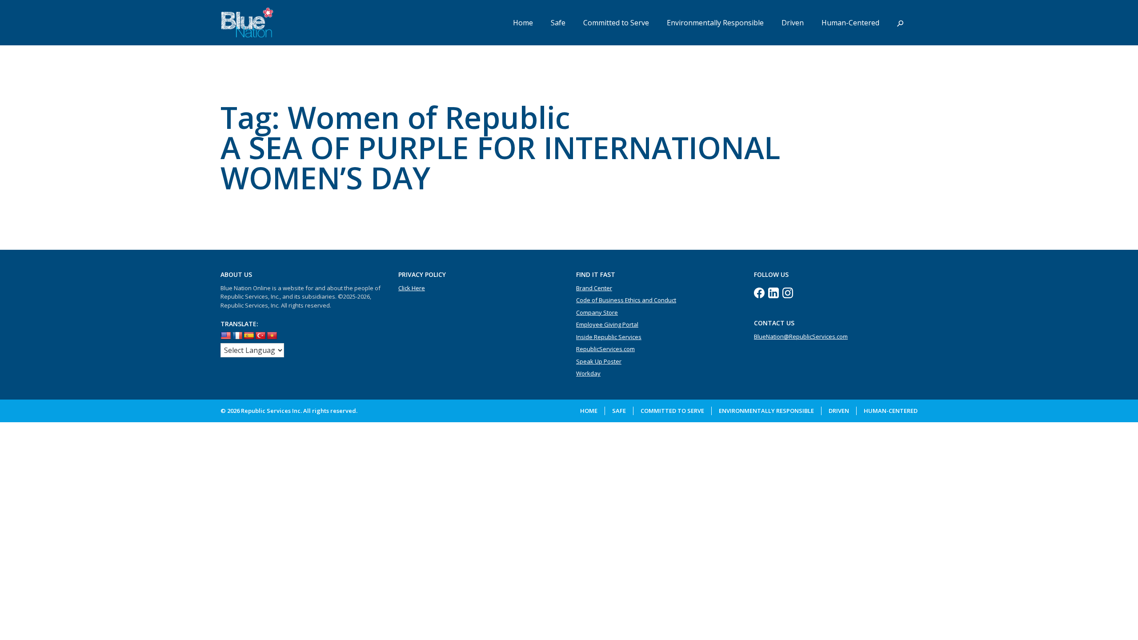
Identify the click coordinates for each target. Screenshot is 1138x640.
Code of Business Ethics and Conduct (626, 300)
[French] (237, 336)
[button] (900, 23)
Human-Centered (850, 23)
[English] (225, 336)
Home (523, 23)
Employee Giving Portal (607, 324)
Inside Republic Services (608, 337)
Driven (792, 23)
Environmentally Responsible (715, 23)
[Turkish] (260, 336)
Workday (588, 373)
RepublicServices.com (605, 349)
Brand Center (594, 288)
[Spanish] (249, 336)
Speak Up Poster (598, 361)
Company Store (597, 312)
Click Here (411, 288)
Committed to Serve (616, 23)
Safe (558, 23)
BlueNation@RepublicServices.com (801, 336)
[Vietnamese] (272, 336)
